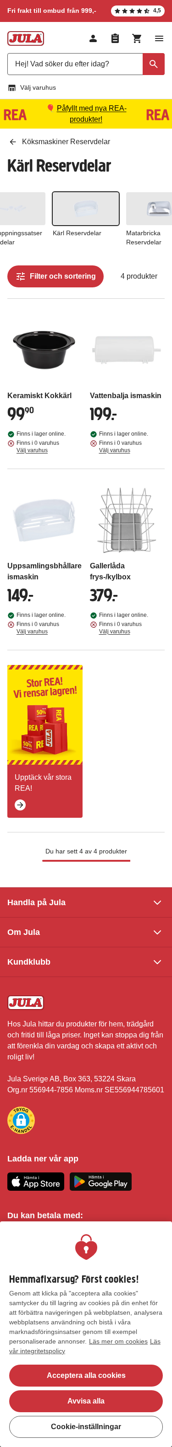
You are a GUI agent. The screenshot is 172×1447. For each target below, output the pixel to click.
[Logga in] (93, 38)
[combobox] (86, 64)
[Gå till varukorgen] (137, 38)
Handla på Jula (36, 902)
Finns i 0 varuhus (38, 447)
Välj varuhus (38, 87)
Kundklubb (28, 961)
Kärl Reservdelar (77, 233)
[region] (86, 1334)
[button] (21, 1120)
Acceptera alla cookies (86, 1375)
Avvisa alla (86, 1401)
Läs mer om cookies (118, 1341)
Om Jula (23, 932)
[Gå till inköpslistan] (115, 38)
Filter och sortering (63, 276)
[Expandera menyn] (159, 38)
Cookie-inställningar (86, 1427)
